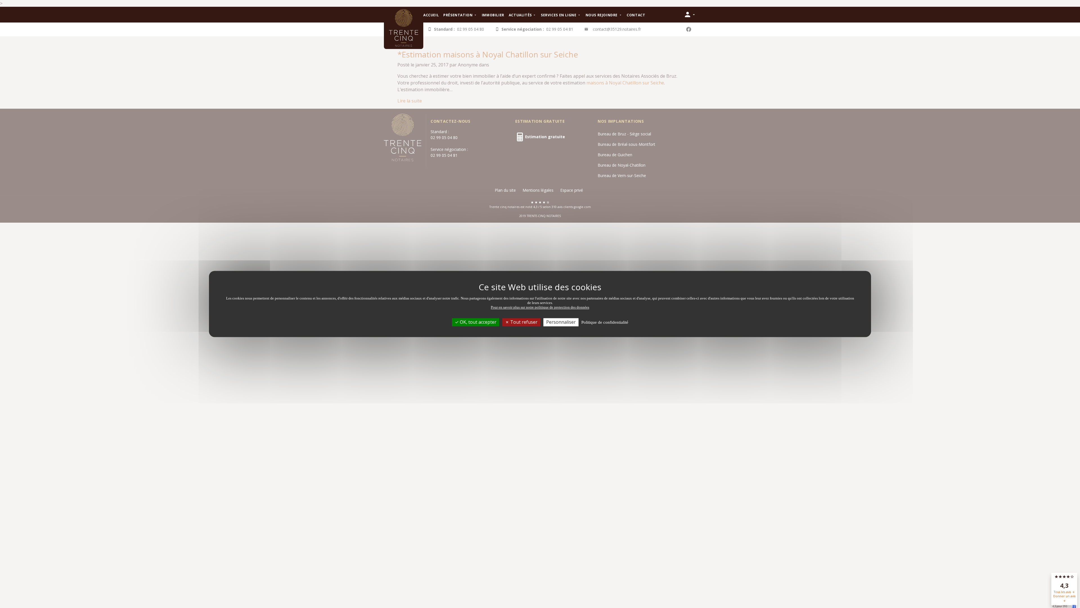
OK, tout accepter (477, 322)
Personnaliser (561, 322)
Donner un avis (1064, 596)
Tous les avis (1063, 592)
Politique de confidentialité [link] (604, 322)
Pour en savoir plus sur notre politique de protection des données (540, 307)
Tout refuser (523, 322)
